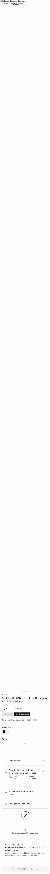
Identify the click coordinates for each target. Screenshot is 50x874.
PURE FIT (4, 695)
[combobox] (25, 745)
